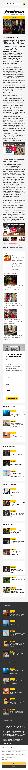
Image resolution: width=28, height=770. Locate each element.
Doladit (14, 766)
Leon (4, 37)
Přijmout (14, 763)
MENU (14, 17)
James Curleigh (13, 243)
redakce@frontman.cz (8, 249)
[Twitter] (7, 4)
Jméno (7, 384)
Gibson (18, 51)
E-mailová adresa (10, 378)
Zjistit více (4, 759)
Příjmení (8, 390)
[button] (6, 239)
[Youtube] (10, 4)
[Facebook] (4, 4)
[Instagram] (13, 4)
